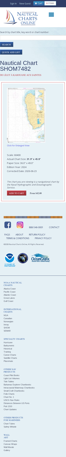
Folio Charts (9, 394)
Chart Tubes (9, 424)
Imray (6, 325)
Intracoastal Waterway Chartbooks (19, 388)
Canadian (8, 318)
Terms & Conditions (17, 238)
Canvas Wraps (10, 444)
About (19, 234)
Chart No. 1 (9, 397)
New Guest (25, 3)
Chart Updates (10, 409)
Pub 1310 (8, 406)
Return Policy (37, 234)
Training (7, 352)
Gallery (7, 450)
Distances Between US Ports (17, 403)
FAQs (7, 234)
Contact (54, 227)
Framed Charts (10, 441)
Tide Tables (9, 381)
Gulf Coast (8, 301)
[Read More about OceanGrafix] (40, 258)
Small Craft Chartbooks (14, 391)
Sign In (13, 3)
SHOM (7, 328)
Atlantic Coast (10, 295)
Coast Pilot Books (11, 375)
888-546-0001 (36, 227)
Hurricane (8, 342)
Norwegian (8, 321)
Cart (39, 3)
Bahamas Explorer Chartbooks (17, 385)
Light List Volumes (12, 378)
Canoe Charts (10, 355)
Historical (8, 349)
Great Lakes (9, 298)
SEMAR (7, 331)
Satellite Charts (10, 358)
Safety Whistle (10, 427)
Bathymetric (9, 345)
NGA (6, 315)
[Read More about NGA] (22, 258)
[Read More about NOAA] (9, 260)
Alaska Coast (10, 289)
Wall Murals (9, 447)
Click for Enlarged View (18, 145)
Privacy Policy (43, 238)
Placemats (8, 361)
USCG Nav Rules (11, 400)
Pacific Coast (9, 292)
